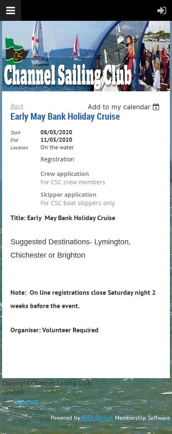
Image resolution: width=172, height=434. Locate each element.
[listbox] (125, 107)
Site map (26, 401)
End (14, 140)
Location (19, 147)
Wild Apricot (97, 417)
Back (16, 106)
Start (15, 132)
